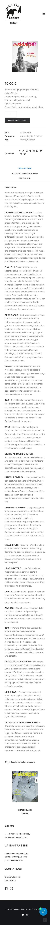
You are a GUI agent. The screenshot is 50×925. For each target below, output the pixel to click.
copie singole (26, 136)
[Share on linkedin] (33, 150)
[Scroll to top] (45, 919)
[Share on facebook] (19, 150)
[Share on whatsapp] (37, 150)
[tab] (25, 174)
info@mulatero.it (12, 877)
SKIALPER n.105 (25, 810)
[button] (44, 13)
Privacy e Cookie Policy (19, 833)
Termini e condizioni (17, 837)
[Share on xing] (21, 154)
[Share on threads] (26, 150)
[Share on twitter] (23, 150)
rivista (23, 139)
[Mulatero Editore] (13, 14)
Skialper (38, 136)
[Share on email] (24, 154)
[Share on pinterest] (30, 150)
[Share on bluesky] (40, 150)
